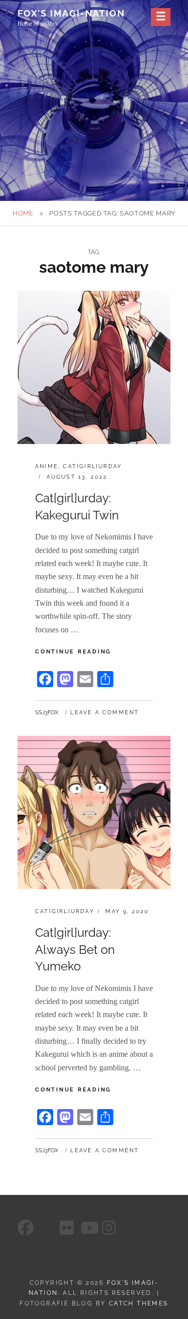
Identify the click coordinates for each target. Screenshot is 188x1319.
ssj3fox (46, 712)
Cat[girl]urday (92, 466)
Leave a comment (104, 712)
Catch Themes (138, 1303)
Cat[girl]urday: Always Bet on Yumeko (75, 949)
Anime (46, 466)
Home (23, 213)
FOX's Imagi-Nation (71, 13)
